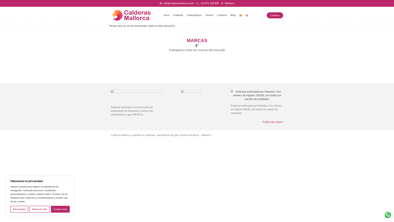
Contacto (222, 15)
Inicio (166, 15)
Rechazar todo (39, 209)
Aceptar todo (60, 209)
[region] (40, 196)
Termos (209, 15)
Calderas (178, 15)
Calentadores (194, 15)
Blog (233, 15)
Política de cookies (273, 122)
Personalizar (19, 209)
